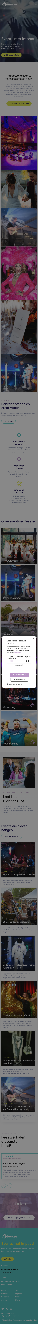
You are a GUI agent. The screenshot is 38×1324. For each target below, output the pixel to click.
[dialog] (19, 662)
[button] (14, 684)
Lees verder (17, 652)
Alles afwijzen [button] (19, 679)
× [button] (33, 638)
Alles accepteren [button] (19, 675)
